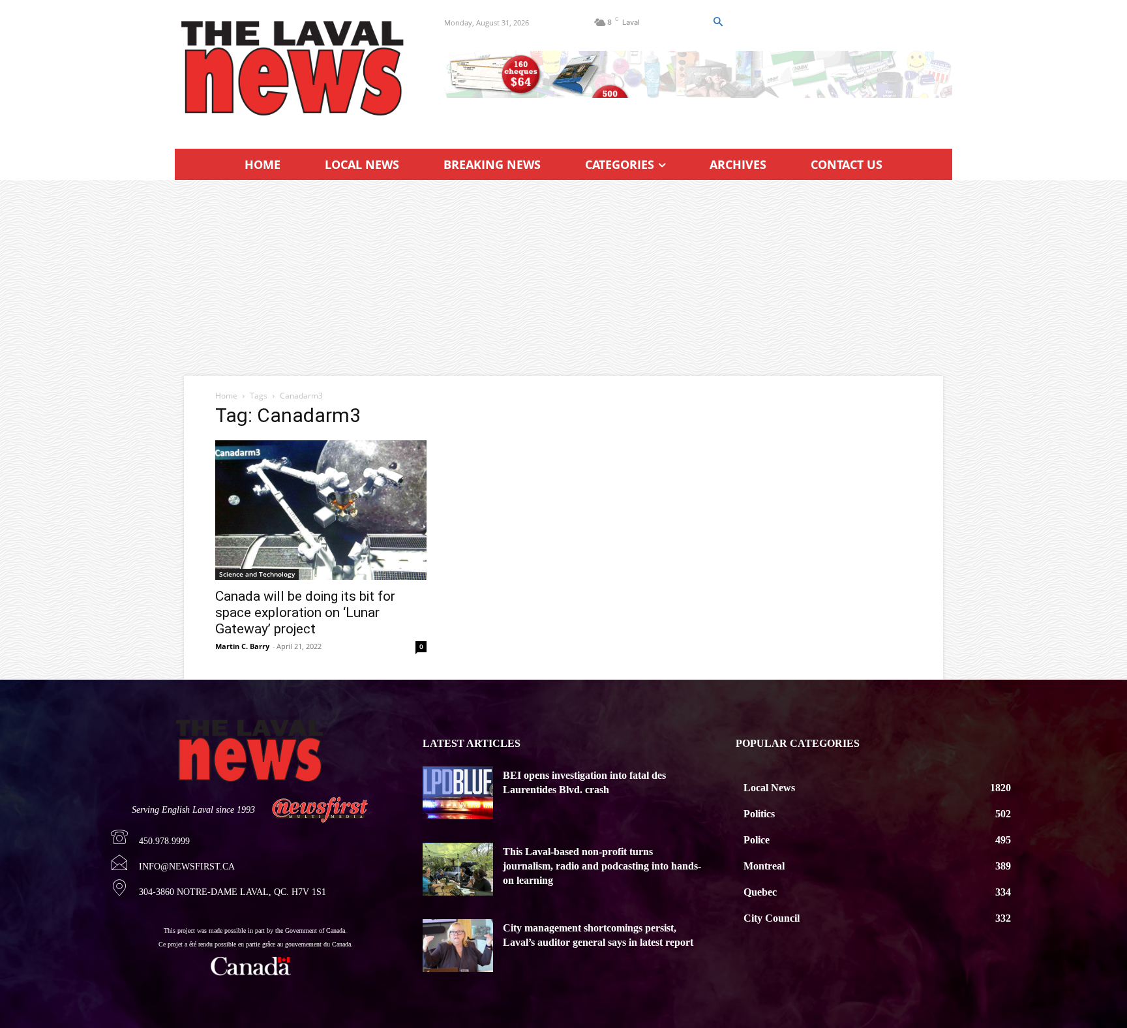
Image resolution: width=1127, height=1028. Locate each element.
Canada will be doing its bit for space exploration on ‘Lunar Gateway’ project (305, 612)
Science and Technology (257, 574)
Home (226, 395)
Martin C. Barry (242, 646)
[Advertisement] (563, 278)
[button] (717, 22)
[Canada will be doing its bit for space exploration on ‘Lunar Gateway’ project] (321, 510)
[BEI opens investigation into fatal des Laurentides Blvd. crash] (458, 792)
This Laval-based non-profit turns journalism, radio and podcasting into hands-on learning (602, 866)
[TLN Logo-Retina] (294, 68)
